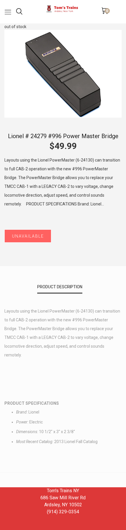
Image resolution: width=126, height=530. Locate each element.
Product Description (59, 286)
